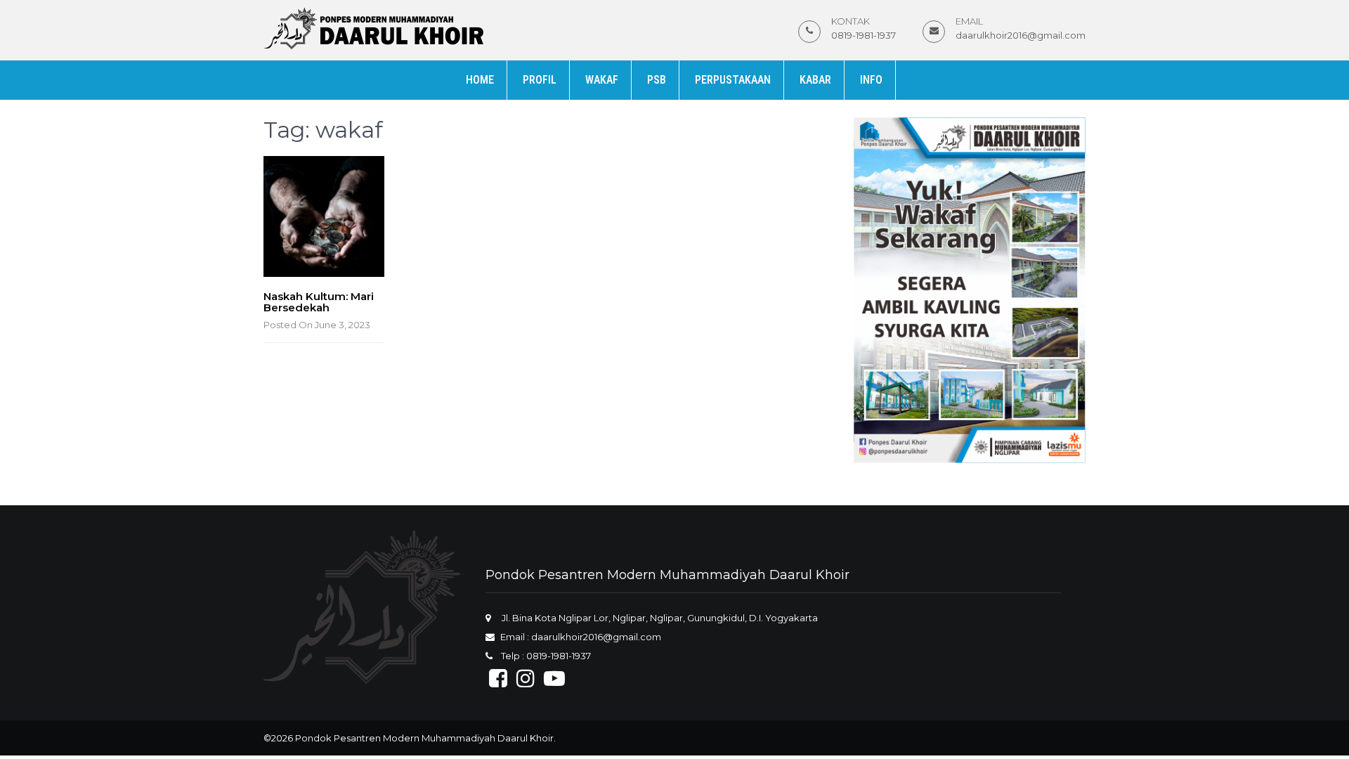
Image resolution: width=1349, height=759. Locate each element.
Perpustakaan (733, 79)
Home (480, 79)
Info (871, 79)
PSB (656, 79)
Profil (539, 79)
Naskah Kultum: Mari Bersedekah (318, 302)
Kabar (815, 79)
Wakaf (601, 79)
